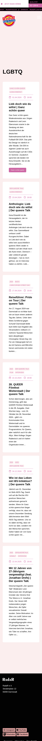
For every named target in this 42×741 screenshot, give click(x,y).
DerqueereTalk (21, 552)
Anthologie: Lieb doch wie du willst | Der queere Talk (20, 207)
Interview (19, 372)
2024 (11, 282)
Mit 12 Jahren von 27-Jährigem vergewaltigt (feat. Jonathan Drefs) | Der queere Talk (20, 574)
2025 (11, 552)
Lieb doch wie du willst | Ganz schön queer (20, 107)
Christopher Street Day (20, 285)
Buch (17, 282)
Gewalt (13, 556)
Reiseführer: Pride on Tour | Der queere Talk (20, 300)
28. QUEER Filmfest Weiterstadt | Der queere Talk (19, 389)
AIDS (17, 462)
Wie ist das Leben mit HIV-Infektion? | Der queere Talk (20, 481)
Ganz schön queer (17, 88)
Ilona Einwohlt (16, 92)
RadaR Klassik (9, 9)
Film (11, 372)
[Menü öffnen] (39, 17)
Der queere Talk (16, 188)
